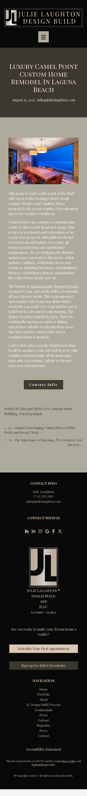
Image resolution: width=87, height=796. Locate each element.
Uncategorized (30, 414)
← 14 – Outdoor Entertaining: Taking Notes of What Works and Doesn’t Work (39, 430)
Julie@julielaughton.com (56, 100)
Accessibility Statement (43, 749)
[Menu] (43, 36)
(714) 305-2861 (43, 496)
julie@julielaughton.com (43, 501)
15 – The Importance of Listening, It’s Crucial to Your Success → (46, 442)
